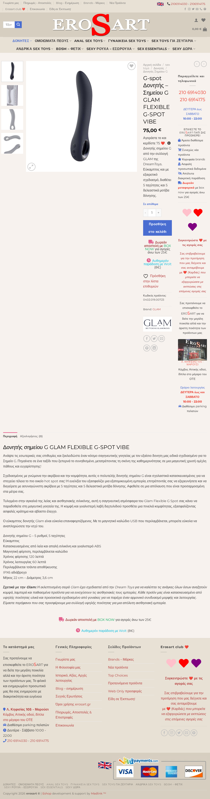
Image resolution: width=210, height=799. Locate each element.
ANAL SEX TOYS (88, 41)
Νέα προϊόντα (118, 667)
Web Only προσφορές (125, 691)
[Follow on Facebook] (185, 9)
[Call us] (201, 9)
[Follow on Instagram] (189, 9)
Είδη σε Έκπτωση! (60, 9)
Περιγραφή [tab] (10, 436)
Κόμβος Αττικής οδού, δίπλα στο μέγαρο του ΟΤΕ (26, 714)
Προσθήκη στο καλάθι (157, 228)
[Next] (129, 116)
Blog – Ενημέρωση (67, 3)
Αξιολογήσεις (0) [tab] (31, 436)
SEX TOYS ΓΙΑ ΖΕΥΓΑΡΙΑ (172, 41)
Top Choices (118, 675)
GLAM (157, 309)
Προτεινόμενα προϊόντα (125, 683)
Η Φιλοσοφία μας (68, 667)
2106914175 (197, 4)
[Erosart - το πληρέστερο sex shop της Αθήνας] (101, 24)
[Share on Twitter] (154, 338)
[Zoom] (31, 167)
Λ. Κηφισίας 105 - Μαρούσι (192, 363)
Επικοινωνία (37, 9)
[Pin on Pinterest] (146, 348)
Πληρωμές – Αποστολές (37, 3)
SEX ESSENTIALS (152, 49)
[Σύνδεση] (196, 20)
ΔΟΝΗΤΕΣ (21, 41)
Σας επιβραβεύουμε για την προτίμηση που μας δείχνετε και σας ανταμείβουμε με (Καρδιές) (192, 272)
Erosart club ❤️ (15, 9)
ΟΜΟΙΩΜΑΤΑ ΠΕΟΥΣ (52, 41)
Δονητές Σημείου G (155, 71)
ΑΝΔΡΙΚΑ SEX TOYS (33, 49)
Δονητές (159, 68)
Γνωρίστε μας (11, 3)
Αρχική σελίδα (152, 64)
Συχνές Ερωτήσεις (69, 696)
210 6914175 (192, 99)
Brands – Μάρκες (94, 3)
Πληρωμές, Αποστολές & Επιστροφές (74, 715)
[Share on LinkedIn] (154, 348)
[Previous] (33, 116)
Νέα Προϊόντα (118, 3)
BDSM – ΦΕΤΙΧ (68, 49)
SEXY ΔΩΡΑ (182, 49)
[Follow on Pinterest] (205, 9)
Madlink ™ (98, 793)
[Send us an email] (197, 9)
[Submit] (18, 24)
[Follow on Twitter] (193, 9)
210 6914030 (192, 92)
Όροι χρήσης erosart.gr (73, 704)
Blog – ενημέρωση (69, 688)
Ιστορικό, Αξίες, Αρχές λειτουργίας (71, 678)
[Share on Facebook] (146, 338)
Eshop (46, 793)
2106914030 (179, 4)
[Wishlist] (203, 20)
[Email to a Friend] (161, 338)
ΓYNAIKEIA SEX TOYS (127, 41)
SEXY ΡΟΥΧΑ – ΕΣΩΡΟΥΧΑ (109, 49)
